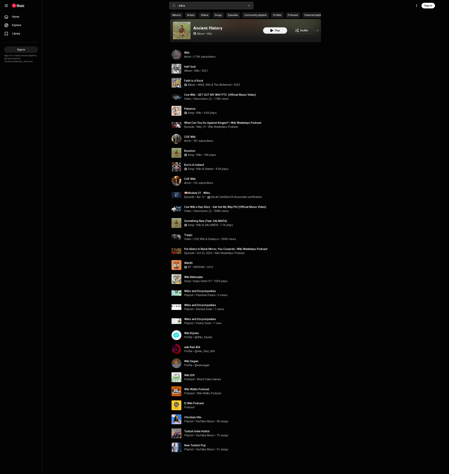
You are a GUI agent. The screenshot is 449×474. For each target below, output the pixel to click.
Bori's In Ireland (194, 165)
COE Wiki (199, 239)
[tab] (176, 15)
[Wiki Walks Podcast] (247, 391)
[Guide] (6, 6)
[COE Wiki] (247, 139)
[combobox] (216, 5)
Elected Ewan (204, 309)
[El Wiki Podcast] (247, 405)
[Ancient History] (181, 30)
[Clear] (249, 5)
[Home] (18, 6)
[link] (21, 17)
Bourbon (189, 151)
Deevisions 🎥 (203, 98)
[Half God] (247, 69)
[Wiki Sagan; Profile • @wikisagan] (247, 363)
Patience (189, 108)
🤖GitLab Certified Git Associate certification (234, 197)
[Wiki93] (247, 265)
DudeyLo (213, 239)
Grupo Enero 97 (202, 281)
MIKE (201, 84)
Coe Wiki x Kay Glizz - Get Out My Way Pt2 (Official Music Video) (225, 207)
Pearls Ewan (203, 323)
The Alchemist (223, 84)
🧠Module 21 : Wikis (197, 193)
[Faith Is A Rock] (247, 83)
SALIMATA (211, 225)
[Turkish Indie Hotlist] (247, 433)
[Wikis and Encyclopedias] (247, 293)
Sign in (428, 5)
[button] (182, 30)
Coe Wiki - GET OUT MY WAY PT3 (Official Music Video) (220, 94)
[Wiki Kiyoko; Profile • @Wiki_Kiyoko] (247, 335)
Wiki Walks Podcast (209, 393)
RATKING (199, 267)
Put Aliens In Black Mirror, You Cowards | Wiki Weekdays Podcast (225, 249)
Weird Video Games (209, 379)
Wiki (209, 33)
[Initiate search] (174, 5)
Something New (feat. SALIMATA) (205, 221)
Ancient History (207, 28)
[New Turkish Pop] (247, 447)
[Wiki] (247, 55)
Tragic (188, 235)
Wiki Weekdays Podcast (223, 126)
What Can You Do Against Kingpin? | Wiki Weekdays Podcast (222, 122)
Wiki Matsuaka (193, 277)
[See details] (317, 30)
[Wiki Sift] (247, 377)
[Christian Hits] (247, 419)
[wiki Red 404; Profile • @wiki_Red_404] (247, 349)
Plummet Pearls (206, 295)
